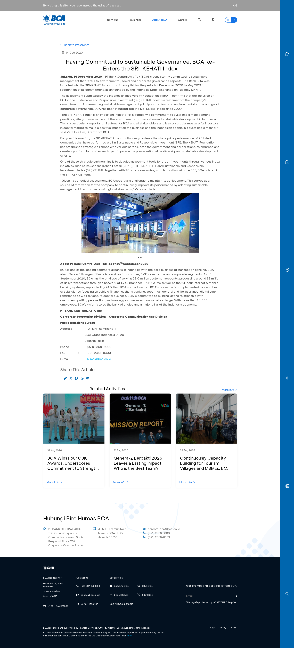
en (234, 20)
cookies (114, 5)
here (129, 635)
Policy (223, 627)
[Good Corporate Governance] (287, 270)
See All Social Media (121, 603)
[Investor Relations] (287, 162)
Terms (233, 627)
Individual (113, 19)
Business (135, 19)
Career (182, 19)
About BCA (159, 19)
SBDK (213, 627)
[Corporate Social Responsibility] (287, 486)
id (228, 20)
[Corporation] (287, 54)
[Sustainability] (287, 378)
